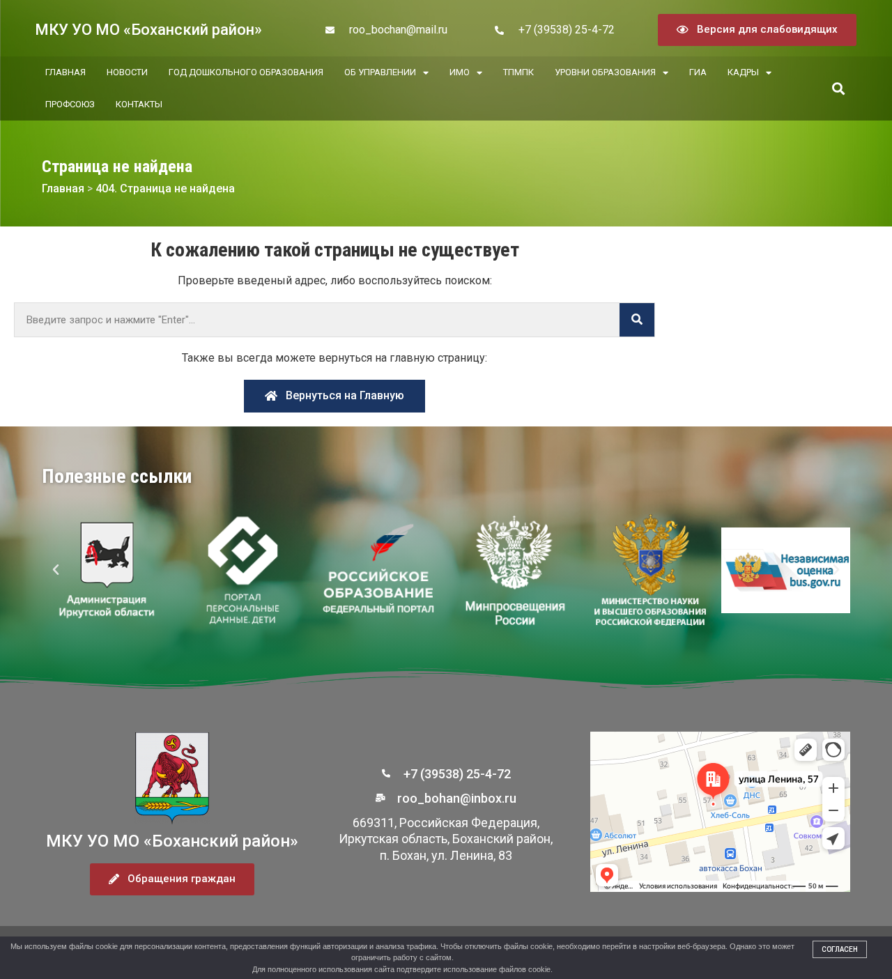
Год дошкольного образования (246, 72)
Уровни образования (605, 72)
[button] (837, 88)
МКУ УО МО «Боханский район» (148, 29)
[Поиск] (637, 320)
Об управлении (380, 72)
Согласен (840, 949)
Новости (127, 72)
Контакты (139, 104)
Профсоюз (70, 104)
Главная (65, 72)
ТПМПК (518, 72)
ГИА (698, 72)
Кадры (743, 72)
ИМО (459, 72)
